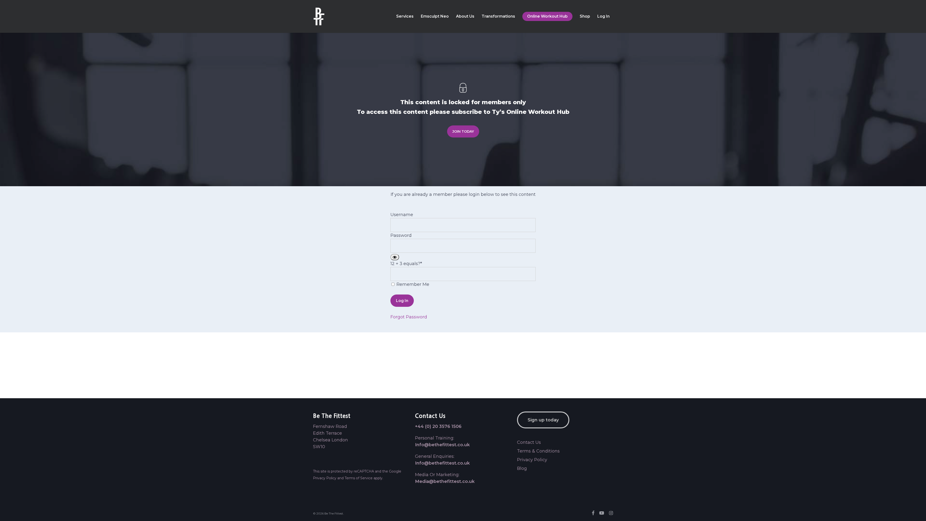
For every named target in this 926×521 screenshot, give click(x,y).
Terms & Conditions (538, 451)
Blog (522, 468)
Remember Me (412, 284)
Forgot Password (408, 317)
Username (401, 214)
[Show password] (394, 257)
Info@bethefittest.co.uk (442, 444)
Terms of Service (359, 478)
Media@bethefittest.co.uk (445, 481)
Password (401, 235)
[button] (463, 131)
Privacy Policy (324, 478)
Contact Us (529, 442)
